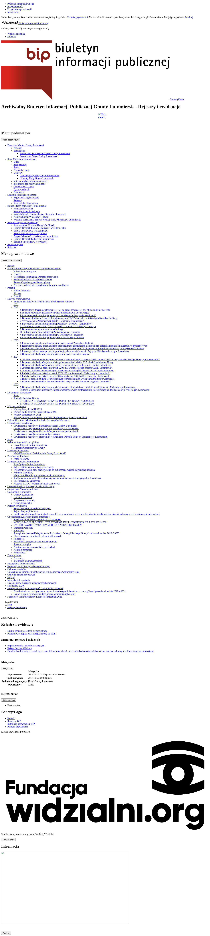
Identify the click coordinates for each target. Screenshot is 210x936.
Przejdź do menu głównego (20, 3)
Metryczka (7, 668)
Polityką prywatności (77, 17)
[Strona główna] (105, 120)
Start (9, 604)
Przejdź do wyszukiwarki (19, 9)
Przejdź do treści (15, 6)
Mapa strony (13, 12)
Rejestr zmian (8, 700)
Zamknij (189, 17)
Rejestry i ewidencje (17, 607)
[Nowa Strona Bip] (65, 922)
